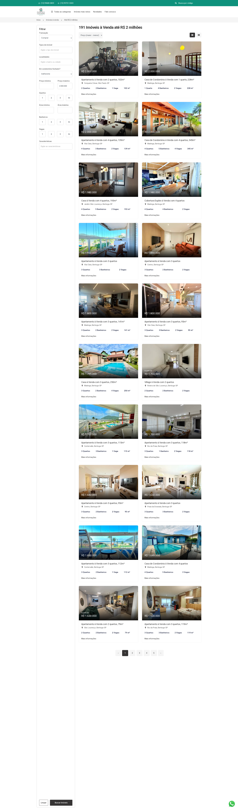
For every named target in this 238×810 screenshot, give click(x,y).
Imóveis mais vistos (82, 12)
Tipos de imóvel (45, 45)
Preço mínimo (45, 81)
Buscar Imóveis (61, 803)
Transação (43, 33)
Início (39, 20)
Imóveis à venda (52, 20)
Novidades (97, 12)
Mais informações (88, 94)
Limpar (43, 803)
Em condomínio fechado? (49, 69)
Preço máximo (64, 81)
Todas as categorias (62, 12)
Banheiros (43, 117)
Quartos (42, 93)
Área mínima (44, 105)
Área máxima (63, 105)
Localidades (44, 57)
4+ (69, 98)
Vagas (41, 129)
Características (45, 141)
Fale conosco (110, 12)
